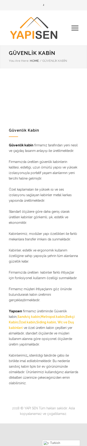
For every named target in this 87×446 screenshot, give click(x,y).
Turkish (54, 443)
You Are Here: (19, 60)
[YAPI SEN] (40, 27)
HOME (34, 60)
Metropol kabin (53, 317)
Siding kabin (46, 322)
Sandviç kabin (28, 317)
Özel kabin (27, 322)
